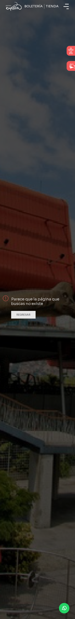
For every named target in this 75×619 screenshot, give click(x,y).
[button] (64, 608)
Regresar (23, 314)
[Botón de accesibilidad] (71, 51)
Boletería (33, 6)
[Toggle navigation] (66, 6)
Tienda (52, 6)
